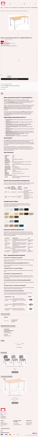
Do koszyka (15, 372)
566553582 (6, 334)
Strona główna (3, 10)
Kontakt (2, 425)
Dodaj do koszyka (14, 79)
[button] (24, 4)
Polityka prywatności (4, 423)
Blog (1, 431)
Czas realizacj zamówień (17, 424)
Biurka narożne (11, 10)
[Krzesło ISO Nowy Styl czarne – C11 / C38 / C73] (15, 360)
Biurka (7, 10)
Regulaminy (3, 422)
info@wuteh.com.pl (7, 335)
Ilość (1, 74)
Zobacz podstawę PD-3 (30, 251)
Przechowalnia (28, 424)
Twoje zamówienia (29, 422)
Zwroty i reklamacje (4, 424)
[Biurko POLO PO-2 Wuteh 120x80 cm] (15, 386)
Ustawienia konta (29, 423)
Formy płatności (16, 423)
